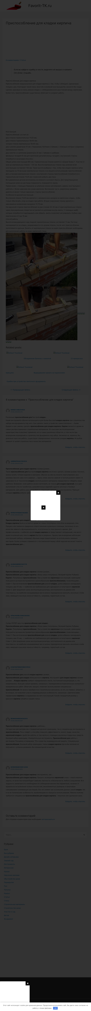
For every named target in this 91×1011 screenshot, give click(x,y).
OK (55, 1008)
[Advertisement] (15, 996)
